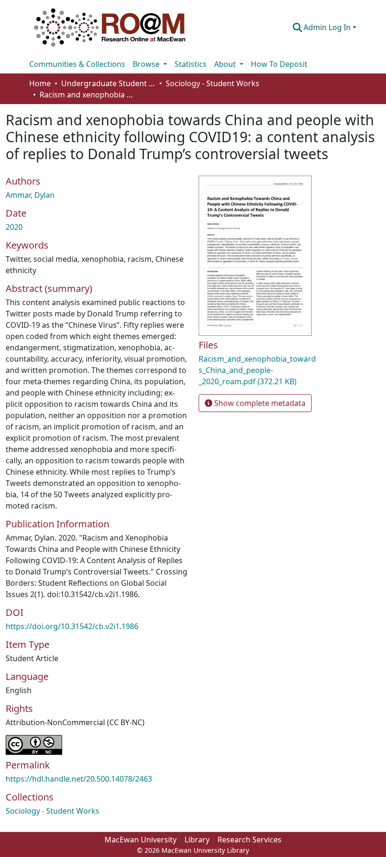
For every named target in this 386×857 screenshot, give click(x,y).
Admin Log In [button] (328, 27)
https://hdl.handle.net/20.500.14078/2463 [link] (79, 779)
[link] (257, 370)
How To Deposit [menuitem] (279, 64)
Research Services (249, 839)
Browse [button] (147, 64)
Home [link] (40, 83)
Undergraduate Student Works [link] (108, 83)
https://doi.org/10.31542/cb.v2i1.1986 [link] (72, 626)
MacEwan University (141, 839)
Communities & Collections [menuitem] (77, 64)
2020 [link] (14, 227)
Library (197, 839)
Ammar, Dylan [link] (30, 195)
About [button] (226, 64)
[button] (109, 27)
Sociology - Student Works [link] (212, 83)
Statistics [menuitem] (191, 64)
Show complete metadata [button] (259, 403)
